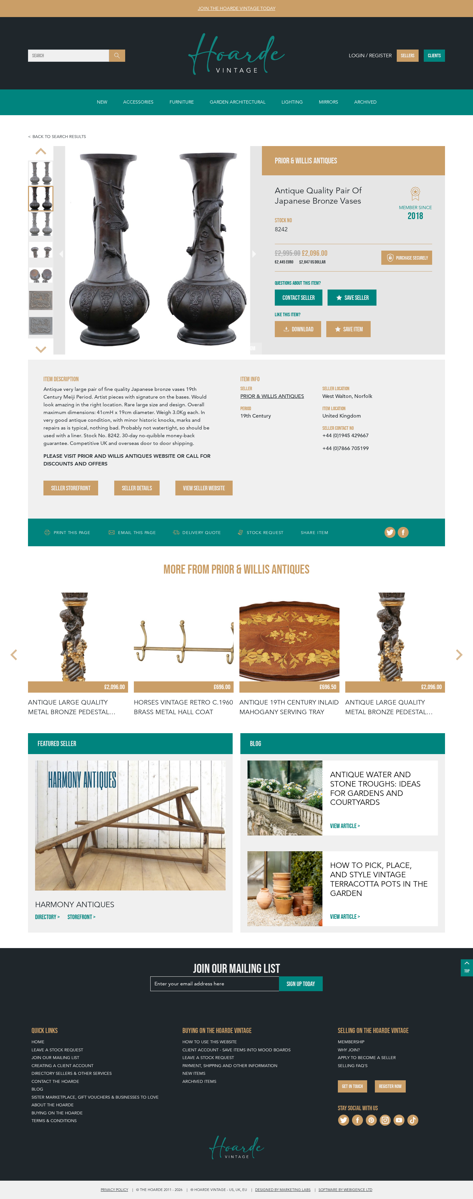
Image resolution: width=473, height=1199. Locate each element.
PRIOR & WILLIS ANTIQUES (272, 396)
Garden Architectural (237, 102)
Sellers (407, 55)
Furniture (182, 102)
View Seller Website (204, 488)
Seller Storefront (70, 488)
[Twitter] (390, 532)
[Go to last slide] (14, 655)
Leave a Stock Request (57, 1050)
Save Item (353, 329)
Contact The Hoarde (55, 1081)
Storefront (80, 916)
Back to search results (59, 136)
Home (38, 1042)
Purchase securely (411, 257)
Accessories (138, 102)
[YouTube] (399, 1119)
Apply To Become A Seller (367, 1057)
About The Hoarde (53, 1105)
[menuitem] (40, 173)
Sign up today (301, 983)
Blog (37, 1089)
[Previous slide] (41, 152)
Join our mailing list (55, 1057)
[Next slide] (41, 349)
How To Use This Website (209, 1042)
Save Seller (357, 297)
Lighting (292, 102)
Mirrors (328, 102)
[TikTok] (413, 1119)
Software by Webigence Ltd (345, 1189)
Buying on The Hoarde (57, 1113)
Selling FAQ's (352, 1065)
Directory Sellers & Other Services (72, 1073)
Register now (390, 1086)
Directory (45, 916)
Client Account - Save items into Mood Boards (236, 1050)
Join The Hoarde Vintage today (236, 8)
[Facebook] (403, 532)
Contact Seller (299, 297)
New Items (193, 1073)
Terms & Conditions (54, 1120)
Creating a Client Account (62, 1065)
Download (302, 329)
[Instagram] (385, 1119)
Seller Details (137, 488)
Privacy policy (114, 1189)
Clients (434, 55)
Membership (351, 1042)
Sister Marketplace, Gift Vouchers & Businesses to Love (95, 1097)
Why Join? (349, 1050)
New (102, 102)
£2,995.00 (288, 253)
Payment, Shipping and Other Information (229, 1065)
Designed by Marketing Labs (283, 1189)
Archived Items (199, 1081)
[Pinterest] (371, 1119)
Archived (365, 102)
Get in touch (352, 1086)
